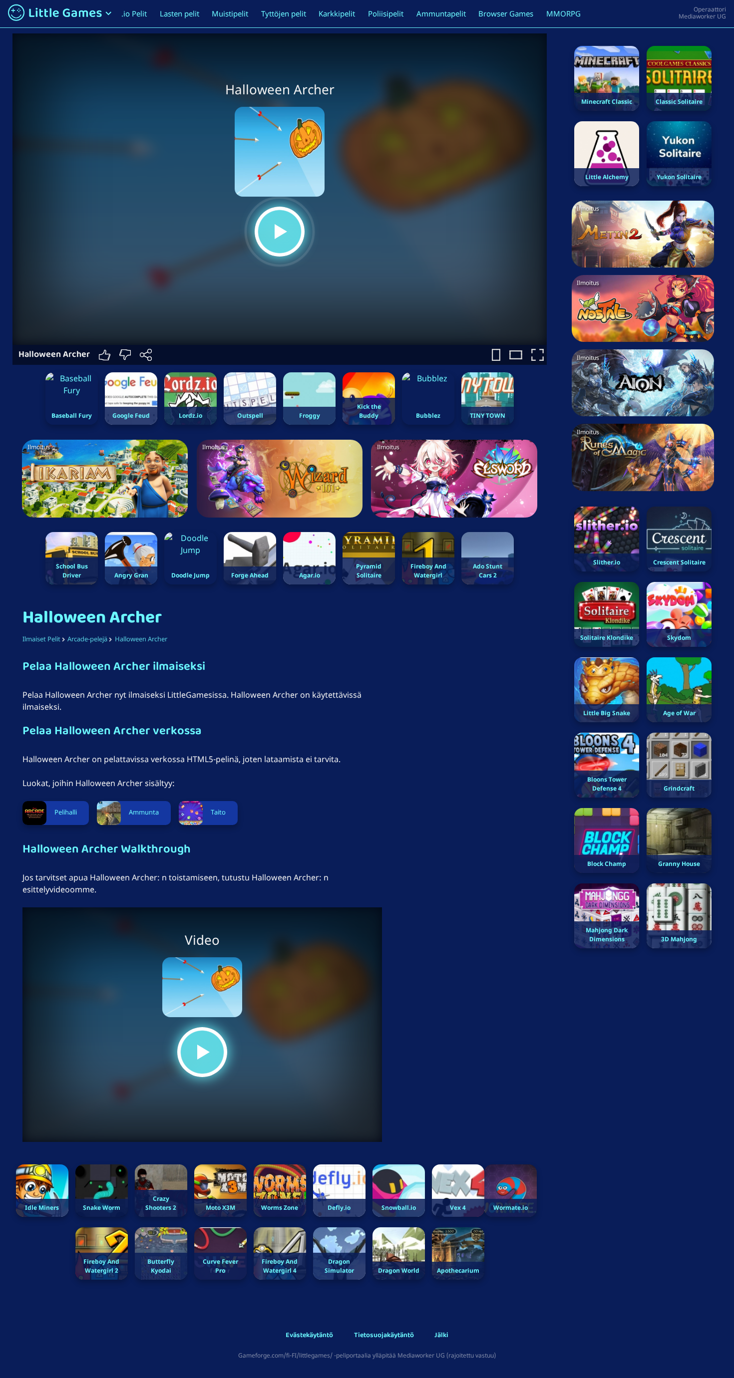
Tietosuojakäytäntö (384, 1336)
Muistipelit (230, 13)
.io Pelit (134, 13)
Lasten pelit (179, 13)
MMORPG (563, 13)
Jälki (441, 1336)
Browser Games (505, 13)
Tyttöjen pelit (283, 13)
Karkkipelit (337, 13)
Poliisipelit (385, 13)
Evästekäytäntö (309, 1336)
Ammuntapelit (441, 13)
